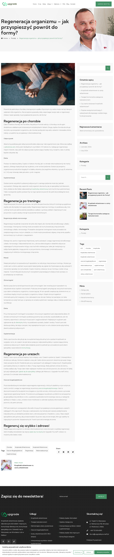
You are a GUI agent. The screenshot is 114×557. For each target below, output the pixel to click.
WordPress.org (86, 301)
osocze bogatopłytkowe (88, 261)
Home (35, 4)
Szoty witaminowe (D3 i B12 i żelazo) (41, 535)
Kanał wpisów (86, 294)
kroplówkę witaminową (39, 189)
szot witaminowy (99, 270)
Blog (68, 4)
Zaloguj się (85, 290)
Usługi (49, 4)
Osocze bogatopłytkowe (39, 530)
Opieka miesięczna (66, 522)
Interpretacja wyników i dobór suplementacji (41, 542)
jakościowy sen (10, 147)
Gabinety (56, 4)
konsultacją (26, 348)
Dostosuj (77, 552)
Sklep (44, 4)
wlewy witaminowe (87, 274)
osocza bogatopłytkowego (48, 388)
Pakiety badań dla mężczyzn (69, 533)
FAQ (64, 4)
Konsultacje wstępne (66, 537)
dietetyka (19, 322)
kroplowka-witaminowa (22, 447)
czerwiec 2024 (86, 147)
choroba (9, 447)
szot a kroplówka (86, 270)
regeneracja (29, 450)
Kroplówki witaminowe (39, 518)
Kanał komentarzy (87, 297)
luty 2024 (84, 150)
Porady (13, 38)
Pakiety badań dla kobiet (68, 518)
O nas (39, 4)
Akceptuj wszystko (103, 552)
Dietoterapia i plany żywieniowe (42, 526)
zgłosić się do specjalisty (26, 371)
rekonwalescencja (42, 450)
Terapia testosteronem (39, 522)
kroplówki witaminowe (88, 257)
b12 (82, 248)
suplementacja (11, 454)
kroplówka (97, 248)
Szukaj (107, 68)
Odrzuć (88, 552)
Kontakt (73, 4)
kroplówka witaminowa (88, 252)
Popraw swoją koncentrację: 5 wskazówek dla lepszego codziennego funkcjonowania (93, 113)
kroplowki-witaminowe (40, 447)
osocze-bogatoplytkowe (14, 450)
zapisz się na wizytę (36, 432)
